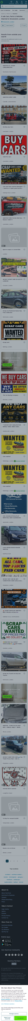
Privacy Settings (5, 999)
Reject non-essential (7, 1018)
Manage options (14, 1013)
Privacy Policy (18, 1000)
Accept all (20, 1018)
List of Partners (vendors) (7, 1004)
